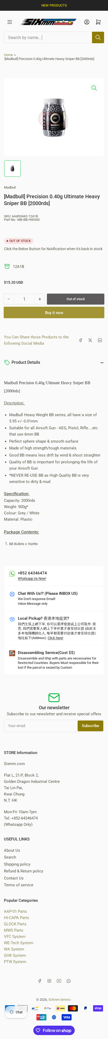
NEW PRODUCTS (54, 5)
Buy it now (54, 312)
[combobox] (54, 37)
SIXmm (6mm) (59, 1000)
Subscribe (90, 725)
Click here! (55, 638)
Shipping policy (17, 864)
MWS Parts (13, 930)
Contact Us (14, 878)
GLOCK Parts (15, 924)
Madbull (10, 187)
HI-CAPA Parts (16, 917)
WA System (14, 949)
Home (8, 55)
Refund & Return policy (23, 871)
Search (10, 857)
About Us (12, 850)
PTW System (15, 961)
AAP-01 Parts (15, 911)
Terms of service (18, 885)
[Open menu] (9, 22)
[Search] (98, 37)
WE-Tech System (18, 943)
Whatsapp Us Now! (32, 578)
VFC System (14, 936)
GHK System (15, 955)
